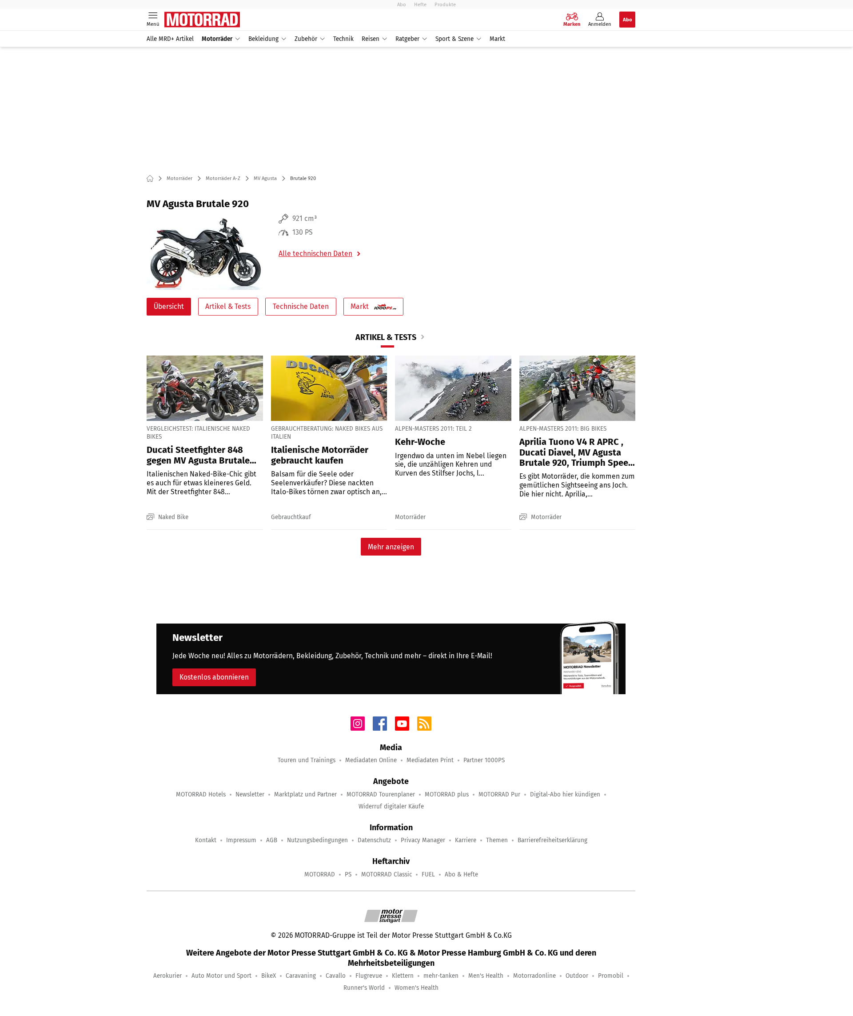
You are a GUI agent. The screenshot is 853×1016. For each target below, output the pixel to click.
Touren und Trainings (306, 760)
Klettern (403, 976)
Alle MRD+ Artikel (170, 39)
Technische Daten (301, 306)
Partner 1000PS (484, 760)
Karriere (465, 840)
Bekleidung (263, 39)
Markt (497, 39)
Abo (401, 4)
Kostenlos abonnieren (214, 677)
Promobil (610, 976)
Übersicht (169, 306)
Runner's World (364, 988)
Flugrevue (368, 976)
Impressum (241, 840)
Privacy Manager (423, 840)
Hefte (420, 4)
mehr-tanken (440, 976)
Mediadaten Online (371, 760)
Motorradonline (534, 976)
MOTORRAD (319, 874)
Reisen (370, 39)
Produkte (445, 4)
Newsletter (249, 794)
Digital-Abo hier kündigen (565, 794)
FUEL (428, 874)
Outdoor (577, 976)
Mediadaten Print (430, 760)
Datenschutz (374, 840)
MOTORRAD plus (447, 794)
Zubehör (306, 39)
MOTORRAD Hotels (201, 794)
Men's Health (485, 976)
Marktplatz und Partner (305, 794)
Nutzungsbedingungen (317, 840)
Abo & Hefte (461, 874)
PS (348, 874)
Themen (497, 840)
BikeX (268, 976)
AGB (271, 840)
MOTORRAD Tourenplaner (381, 794)
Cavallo (336, 976)
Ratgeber (407, 39)
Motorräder (217, 39)
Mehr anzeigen (391, 547)
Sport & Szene (454, 39)
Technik (343, 39)
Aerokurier (167, 976)
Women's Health (416, 988)
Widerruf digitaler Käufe (391, 806)
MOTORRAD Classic (386, 874)
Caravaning (301, 976)
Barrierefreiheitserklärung (552, 840)
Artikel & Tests (228, 306)
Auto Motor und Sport (221, 976)
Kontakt (205, 840)
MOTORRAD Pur (499, 794)
